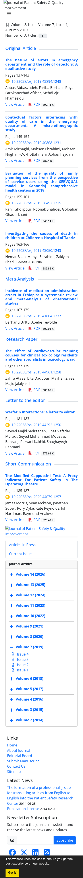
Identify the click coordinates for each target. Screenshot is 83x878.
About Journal (18, 750)
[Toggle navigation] (40, 14)
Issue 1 (22, 670)
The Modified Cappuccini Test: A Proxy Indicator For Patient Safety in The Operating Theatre (41, 479)
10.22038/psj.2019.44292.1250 (36, 424)
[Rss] (47, 853)
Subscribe (64, 840)
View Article (15, 104)
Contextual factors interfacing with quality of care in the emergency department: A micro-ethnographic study (41, 123)
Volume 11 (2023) (30, 605)
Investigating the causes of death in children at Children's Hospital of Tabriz (41, 235)
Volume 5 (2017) (29, 688)
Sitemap (14, 771)
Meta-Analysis (19, 279)
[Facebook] (12, 853)
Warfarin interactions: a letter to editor (40, 412)
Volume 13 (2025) (30, 584)
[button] (51, 864)
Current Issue (20, 553)
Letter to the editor (25, 400)
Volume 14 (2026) (30, 574)
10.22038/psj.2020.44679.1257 (36, 496)
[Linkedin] (35, 853)
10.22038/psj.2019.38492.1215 (36, 203)
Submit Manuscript (23, 761)
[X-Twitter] (24, 853)
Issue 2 (22, 664)
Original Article (20, 48)
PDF (43, 104)
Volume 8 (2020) (29, 636)
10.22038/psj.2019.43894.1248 (36, 81)
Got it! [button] (12, 872)
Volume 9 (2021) (29, 626)
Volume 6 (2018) (29, 678)
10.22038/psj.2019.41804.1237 (36, 316)
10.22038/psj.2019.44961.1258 (36, 372)
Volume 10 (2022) (30, 615)
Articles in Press (22, 544)
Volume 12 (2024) (30, 595)
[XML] (31, 30)
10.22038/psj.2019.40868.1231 (36, 142)
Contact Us (16, 766)
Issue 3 (22, 659)
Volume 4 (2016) (29, 699)
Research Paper (21, 339)
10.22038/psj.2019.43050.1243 (36, 250)
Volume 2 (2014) (29, 720)
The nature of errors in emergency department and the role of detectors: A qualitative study (41, 64)
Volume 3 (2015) (29, 709)
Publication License (23, 808)
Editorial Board (19, 755)
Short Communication (28, 464)
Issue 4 (22, 654)
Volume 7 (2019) (29, 646)
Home (12, 745)
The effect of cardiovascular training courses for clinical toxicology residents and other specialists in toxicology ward (41, 355)
